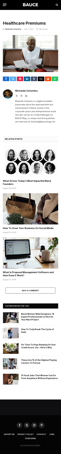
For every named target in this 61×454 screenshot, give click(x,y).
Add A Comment (30, 290)
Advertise (9, 434)
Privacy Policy (25, 434)
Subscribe (30, 438)
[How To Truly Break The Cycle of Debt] (11, 333)
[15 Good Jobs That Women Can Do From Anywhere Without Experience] (11, 379)
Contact (41, 434)
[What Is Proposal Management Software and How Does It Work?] (30, 253)
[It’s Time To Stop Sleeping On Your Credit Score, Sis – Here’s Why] (11, 348)
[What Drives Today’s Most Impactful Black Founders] (30, 161)
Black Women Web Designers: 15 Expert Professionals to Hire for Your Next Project (37, 317)
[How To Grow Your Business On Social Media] (30, 208)
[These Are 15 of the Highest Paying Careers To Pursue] (11, 363)
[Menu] (5, 5)
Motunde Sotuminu (13, 29)
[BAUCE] (30, 5)
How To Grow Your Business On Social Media (28, 228)
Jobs (51, 434)
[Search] (56, 5)
